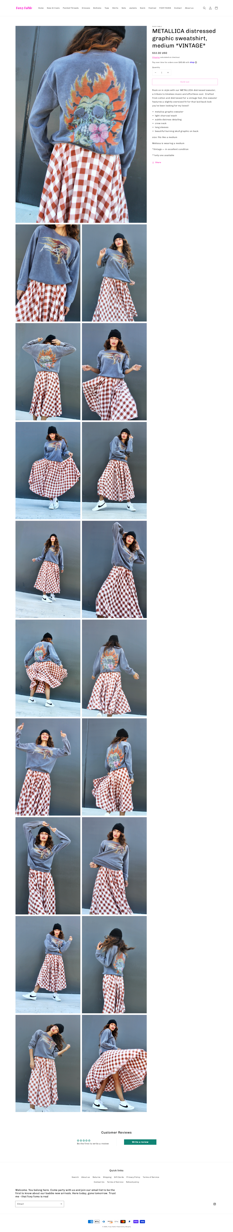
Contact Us (99, 1182)
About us (85, 1177)
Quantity (156, 67)
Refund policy (132, 1182)
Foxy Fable (112, 1227)
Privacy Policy (133, 1177)
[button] (204, 8)
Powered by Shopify (123, 1227)
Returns (96, 1177)
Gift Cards (119, 1177)
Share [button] (158, 162)
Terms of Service (151, 1177)
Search (75, 1177)
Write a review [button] (140, 1142)
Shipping (156, 57)
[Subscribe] (61, 1204)
